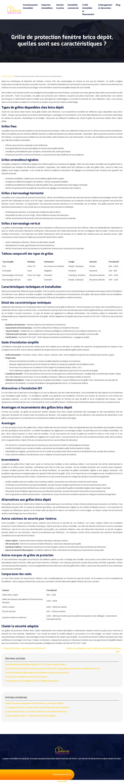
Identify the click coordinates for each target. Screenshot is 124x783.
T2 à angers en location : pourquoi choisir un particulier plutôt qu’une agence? (37, 707)
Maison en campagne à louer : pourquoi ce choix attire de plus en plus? (93, 649)
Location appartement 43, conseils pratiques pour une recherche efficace (36, 712)
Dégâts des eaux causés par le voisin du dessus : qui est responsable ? (34, 703)
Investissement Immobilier (30, 6)
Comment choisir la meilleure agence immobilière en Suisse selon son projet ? (37, 673)
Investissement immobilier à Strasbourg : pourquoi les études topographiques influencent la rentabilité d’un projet (52, 668)
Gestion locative (60, 6)
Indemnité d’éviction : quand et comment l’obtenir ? (25, 648)
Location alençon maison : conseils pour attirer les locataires (30, 716)
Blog (118, 5)
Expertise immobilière (47, 6)
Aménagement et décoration (105, 6)
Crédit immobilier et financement (88, 10)
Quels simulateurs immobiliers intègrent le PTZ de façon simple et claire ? (35, 664)
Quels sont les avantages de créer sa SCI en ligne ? (26, 677)
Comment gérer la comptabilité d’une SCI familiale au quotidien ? (32, 681)
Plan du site (62, 781)
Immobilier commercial (73, 6)
